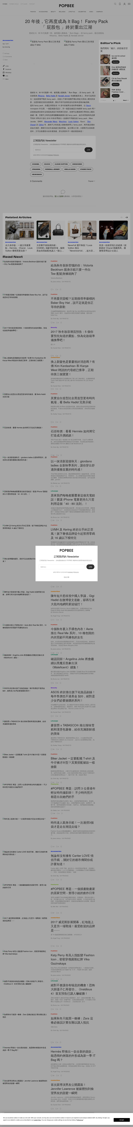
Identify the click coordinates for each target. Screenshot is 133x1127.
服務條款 (70, 572)
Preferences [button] (79, 1120)
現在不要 (66, 577)
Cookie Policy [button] (37, 1120)
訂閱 (90, 567)
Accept (122, 1120)
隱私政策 (76, 572)
